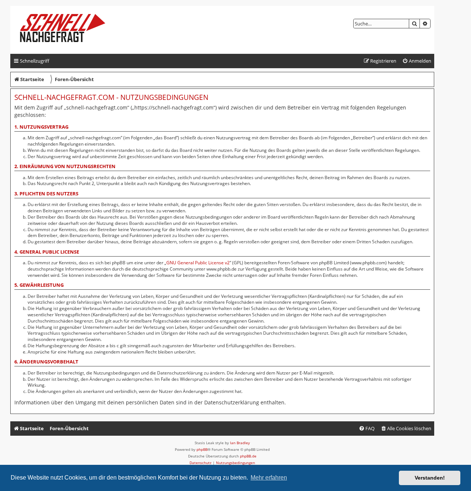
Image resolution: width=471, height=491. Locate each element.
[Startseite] (68, 30)
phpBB (202, 449)
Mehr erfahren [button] (269, 477)
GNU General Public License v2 (198, 263)
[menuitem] (416, 61)
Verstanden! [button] (430, 478)
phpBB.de (248, 456)
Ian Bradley (240, 442)
